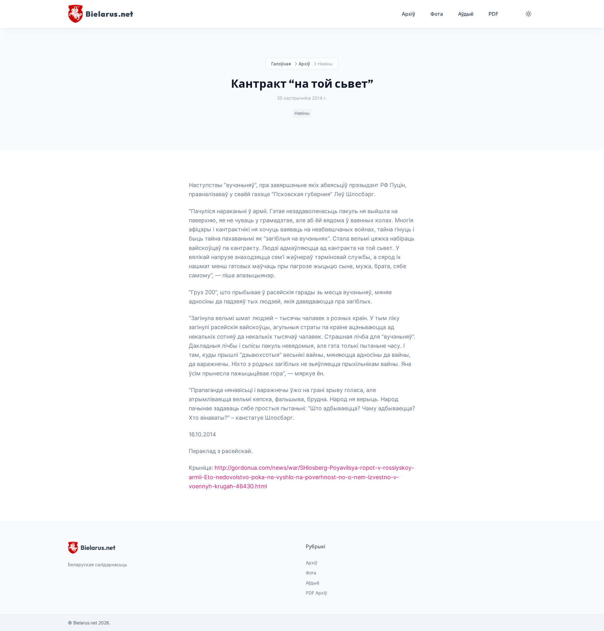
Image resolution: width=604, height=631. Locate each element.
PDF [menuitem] (493, 14)
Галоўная (281, 63)
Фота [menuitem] (436, 14)
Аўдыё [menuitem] (465, 14)
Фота (311, 572)
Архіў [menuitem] (408, 14)
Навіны (302, 113)
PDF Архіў (316, 592)
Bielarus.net (98, 547)
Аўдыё (312, 582)
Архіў (304, 63)
